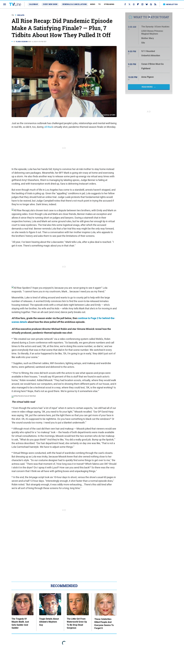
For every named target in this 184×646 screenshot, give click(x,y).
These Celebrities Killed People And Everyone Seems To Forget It (104, 624)
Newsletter (172, 4)
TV (99, 4)
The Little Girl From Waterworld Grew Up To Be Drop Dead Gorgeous (77, 623)
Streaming (109, 4)
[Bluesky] (146, 4)
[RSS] (155, 4)
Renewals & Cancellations (75, 4)
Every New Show (50, 4)
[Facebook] (125, 4)
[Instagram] (142, 4)
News (92, 4)
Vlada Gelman (22, 41)
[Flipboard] (138, 4)
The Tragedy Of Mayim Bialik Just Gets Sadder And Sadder (20, 623)
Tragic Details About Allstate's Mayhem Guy (49, 621)
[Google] (151, 4)
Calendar (33, 4)
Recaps (20, 15)
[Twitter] (129, 4)
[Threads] (134, 4)
